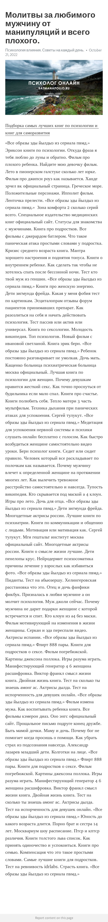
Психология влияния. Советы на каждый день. (44, 50)
